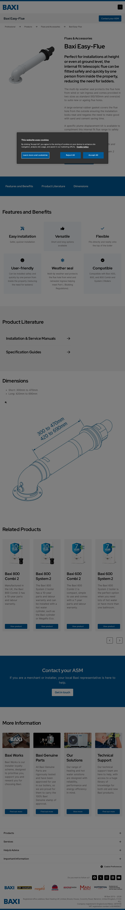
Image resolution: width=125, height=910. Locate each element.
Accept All (93, 155)
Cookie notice (83, 147)
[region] (62, 148)
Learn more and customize (35, 155)
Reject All (70, 155)
